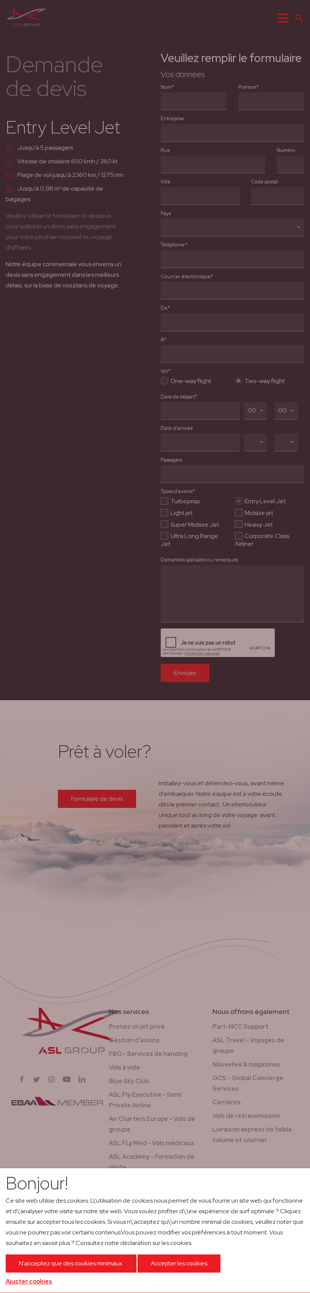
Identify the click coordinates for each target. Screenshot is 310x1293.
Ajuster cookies (29, 1281)
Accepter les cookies (179, 1263)
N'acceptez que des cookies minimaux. (71, 1263)
